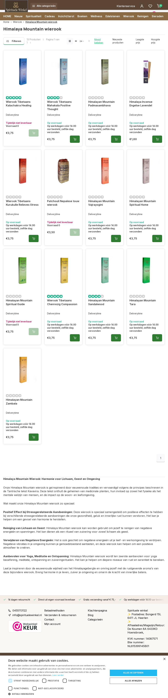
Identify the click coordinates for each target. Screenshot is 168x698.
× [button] (164, 659)
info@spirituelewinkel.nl (27, 615)
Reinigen (142, 16)
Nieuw (18, 16)
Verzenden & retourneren (60, 615)
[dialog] (84, 677)
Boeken (82, 16)
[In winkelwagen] (75, 139)
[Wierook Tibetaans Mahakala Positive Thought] (63, 71)
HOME (7, 16)
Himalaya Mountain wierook (41, 22)
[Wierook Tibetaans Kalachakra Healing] (22, 71)
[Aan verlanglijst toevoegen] (36, 55)
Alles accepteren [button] (133, 672)
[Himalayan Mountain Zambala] (22, 369)
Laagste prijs (140, 41)
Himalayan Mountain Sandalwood (101, 302)
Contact (49, 619)
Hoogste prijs (155, 41)
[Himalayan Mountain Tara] (146, 270)
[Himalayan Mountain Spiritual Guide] (22, 270)
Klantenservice (126, 6)
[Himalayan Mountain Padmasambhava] (104, 71)
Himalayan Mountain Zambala (19, 401)
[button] (57, 694)
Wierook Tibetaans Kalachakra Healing (18, 103)
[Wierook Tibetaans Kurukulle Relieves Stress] (22, 171)
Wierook (128, 16)
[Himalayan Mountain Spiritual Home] (146, 171)
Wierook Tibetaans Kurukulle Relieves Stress (22, 202)
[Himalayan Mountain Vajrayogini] (104, 171)
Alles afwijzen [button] (133, 680)
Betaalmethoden (54, 610)
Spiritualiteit (33, 16)
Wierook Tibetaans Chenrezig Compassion (62, 302)
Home (6, 22)
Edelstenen (112, 16)
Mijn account (52, 624)
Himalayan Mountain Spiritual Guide (19, 302)
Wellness (96, 16)
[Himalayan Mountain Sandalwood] (104, 270)
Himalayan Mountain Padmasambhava (101, 103)
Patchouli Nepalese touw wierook (63, 202)
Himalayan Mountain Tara (142, 302)
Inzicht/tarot (66, 16)
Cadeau (50, 16)
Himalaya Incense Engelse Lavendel (140, 103)
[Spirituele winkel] (16, 6)
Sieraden (157, 16)
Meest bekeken (98, 41)
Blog (90, 615)
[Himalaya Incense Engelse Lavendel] (146, 71)
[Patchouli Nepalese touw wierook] (63, 171)
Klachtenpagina (97, 610)
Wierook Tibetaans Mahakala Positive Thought (59, 105)
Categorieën (95, 619)
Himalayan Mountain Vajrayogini (101, 202)
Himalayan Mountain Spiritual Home (142, 202)
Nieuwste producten (118, 41)
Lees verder (58, 675)
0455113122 (19, 610)
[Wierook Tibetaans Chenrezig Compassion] (63, 270)
